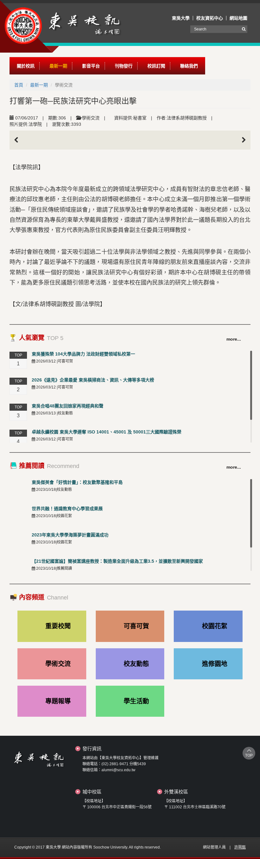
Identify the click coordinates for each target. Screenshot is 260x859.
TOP (249, 755)
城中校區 (91, 791)
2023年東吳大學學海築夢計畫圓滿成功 (70, 534)
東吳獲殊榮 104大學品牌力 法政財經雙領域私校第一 (83, 353)
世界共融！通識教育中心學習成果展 (67, 508)
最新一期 (39, 84)
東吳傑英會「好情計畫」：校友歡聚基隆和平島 (77, 482)
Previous (19, 140)
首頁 (18, 84)
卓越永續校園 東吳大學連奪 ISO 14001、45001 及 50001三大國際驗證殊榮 (106, 431)
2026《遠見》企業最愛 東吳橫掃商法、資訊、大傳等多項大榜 (93, 379)
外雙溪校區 (176, 791)
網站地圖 (238, 18)
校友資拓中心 (209, 18)
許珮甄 (240, 847)
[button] (26, 65)
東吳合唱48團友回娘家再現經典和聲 (67, 405)
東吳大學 (181, 18)
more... (233, 339)
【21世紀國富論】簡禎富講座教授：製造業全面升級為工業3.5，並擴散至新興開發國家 (117, 561)
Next (241, 140)
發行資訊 (91, 748)
